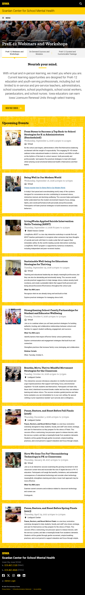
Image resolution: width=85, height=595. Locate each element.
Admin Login (9, 581)
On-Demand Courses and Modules (39, 53)
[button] (80, 3)
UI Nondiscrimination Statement (22, 589)
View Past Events (12, 108)
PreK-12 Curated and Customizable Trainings (67, 53)
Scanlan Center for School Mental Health (28, 10)
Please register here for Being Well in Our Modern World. (44, 188)
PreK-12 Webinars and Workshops (14, 53)
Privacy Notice (6, 589)
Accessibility (37, 589)
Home (4, 40)
